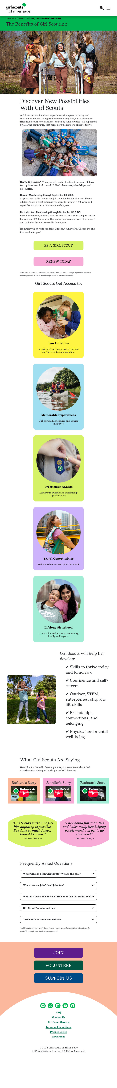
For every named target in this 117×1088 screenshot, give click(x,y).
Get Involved (11, 19)
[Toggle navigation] (108, 8)
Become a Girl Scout (26, 19)
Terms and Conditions (58, 1027)
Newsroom (58, 1036)
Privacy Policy (58, 1031)
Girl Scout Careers (58, 1022)
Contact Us (58, 1017)
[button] (102, 8)
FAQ (58, 1012)
